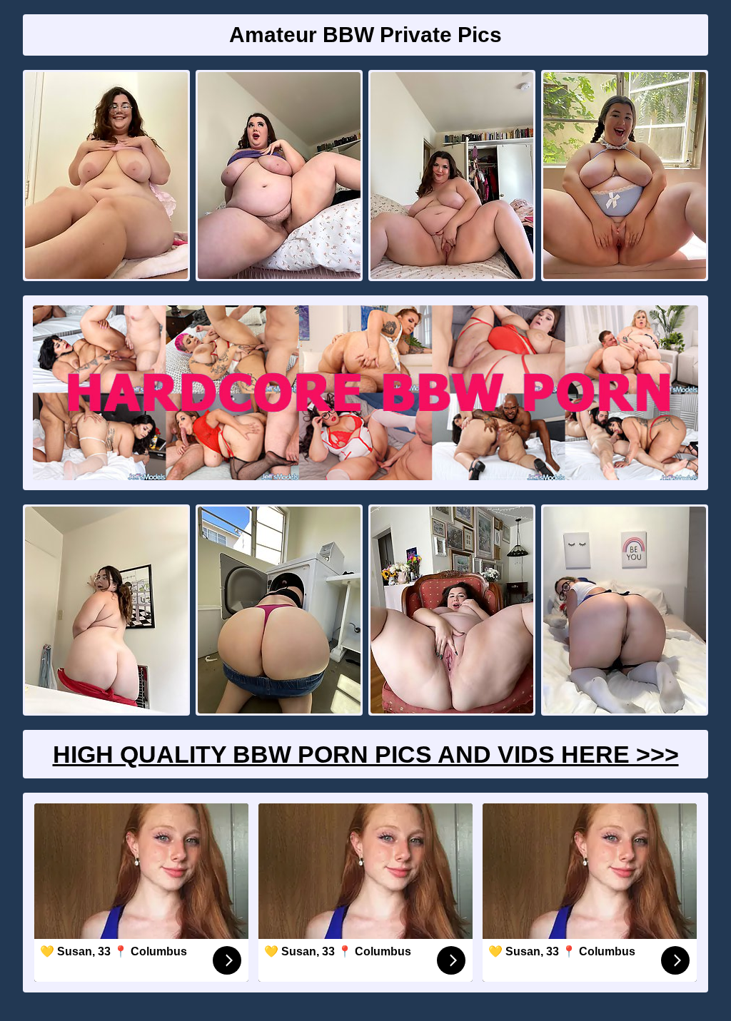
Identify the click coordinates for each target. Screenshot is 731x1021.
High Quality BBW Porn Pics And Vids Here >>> (366, 754)
